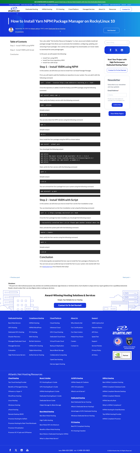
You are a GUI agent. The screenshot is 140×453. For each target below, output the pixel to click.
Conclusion (14, 54)
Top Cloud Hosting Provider (17, 382)
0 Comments (19, 32)
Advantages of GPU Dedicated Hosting (84, 411)
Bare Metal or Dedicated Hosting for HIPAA (54, 434)
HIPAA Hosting (34, 323)
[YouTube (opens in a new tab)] (27, 450)
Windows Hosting (14, 405)
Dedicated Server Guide (47, 400)
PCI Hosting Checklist (78, 431)
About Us (74, 318)
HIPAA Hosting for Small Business (114, 409)
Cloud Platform (55, 318)
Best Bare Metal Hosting (48, 416)
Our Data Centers (77, 332)
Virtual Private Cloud (57, 341)
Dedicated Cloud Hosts (57, 336)
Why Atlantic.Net (76, 323)
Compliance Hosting (36, 318)
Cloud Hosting (55, 323)
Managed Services (14, 346)
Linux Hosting (12, 400)
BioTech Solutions (35, 341)
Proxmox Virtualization (16, 428)
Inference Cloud (55, 327)
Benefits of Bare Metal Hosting (50, 429)
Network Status (97, 327)
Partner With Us (115, 4)
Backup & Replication (57, 346)
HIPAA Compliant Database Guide (114, 387)
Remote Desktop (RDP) (16, 414)
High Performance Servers (16, 355)
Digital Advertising (35, 350)
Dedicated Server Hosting (57, 28)
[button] (31, 9)
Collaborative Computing (58, 355)
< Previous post (15, 277)
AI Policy (95, 355)
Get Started (111, 30)
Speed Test (95, 336)
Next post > (126, 277)
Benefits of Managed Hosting (17, 387)
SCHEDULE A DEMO (52, 4)
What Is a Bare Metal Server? (49, 438)
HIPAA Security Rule (109, 400)
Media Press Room (77, 336)
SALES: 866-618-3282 (26, 4)
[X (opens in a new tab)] (16, 450)
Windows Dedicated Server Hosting (82, 416)
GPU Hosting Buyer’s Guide (49, 387)
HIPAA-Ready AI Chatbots (80, 382)
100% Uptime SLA (98, 323)
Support (95, 318)
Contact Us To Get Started (117, 70)
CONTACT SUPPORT (14, 4)
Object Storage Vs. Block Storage (50, 405)
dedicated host (47, 266)
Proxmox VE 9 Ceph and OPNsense (20, 432)
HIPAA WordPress (35, 327)
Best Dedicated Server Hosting (81, 402)
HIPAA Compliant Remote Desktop (114, 391)
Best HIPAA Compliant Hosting (113, 382)
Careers (73, 341)
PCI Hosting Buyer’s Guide (48, 382)
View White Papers (117, 113)
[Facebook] (110, 50)
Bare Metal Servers (14, 323)
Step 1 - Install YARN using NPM (22, 45)
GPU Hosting (12, 327)
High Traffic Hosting (46, 420)
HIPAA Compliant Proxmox (112, 419)
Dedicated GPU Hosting (16, 332)
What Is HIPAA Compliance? (112, 405)
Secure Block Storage (57, 350)
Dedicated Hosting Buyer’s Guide (50, 396)
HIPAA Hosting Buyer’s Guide (49, 391)
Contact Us (126, 9)
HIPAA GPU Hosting (36, 346)
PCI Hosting (33, 332)
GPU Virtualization (77, 387)
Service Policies (97, 346)
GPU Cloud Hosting (56, 332)
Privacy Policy (96, 350)
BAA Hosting (33, 336)
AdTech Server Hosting (36, 355)
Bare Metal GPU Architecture (49, 425)
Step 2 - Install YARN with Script (22, 50)
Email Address (113, 90)
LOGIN (129, 4)
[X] (116, 50)
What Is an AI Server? (78, 391)
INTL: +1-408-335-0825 (40, 4)
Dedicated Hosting (15, 318)
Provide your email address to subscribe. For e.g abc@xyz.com (116, 99)
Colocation (12, 350)
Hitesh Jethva (35, 28)
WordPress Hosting (14, 396)
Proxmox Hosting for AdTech (17, 419)
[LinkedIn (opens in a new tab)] (22, 450)
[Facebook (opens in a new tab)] (10, 450)
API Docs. (95, 332)
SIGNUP (124, 4)
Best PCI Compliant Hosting (80, 426)
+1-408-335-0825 (83, 450)
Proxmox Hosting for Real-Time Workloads (22, 423)
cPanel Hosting (13, 409)
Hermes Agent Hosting (57, 364)
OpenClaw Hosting (56, 359)
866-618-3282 (67, 450)
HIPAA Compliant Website (111, 396)
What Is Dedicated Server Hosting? (82, 406)
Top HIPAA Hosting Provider (112, 414)
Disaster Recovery (14, 336)
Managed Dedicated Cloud (17, 341)
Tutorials (106, 4)
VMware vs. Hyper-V (15, 391)
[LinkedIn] (122, 50)
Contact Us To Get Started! (70, 305)
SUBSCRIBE (117, 105)
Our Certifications (77, 327)
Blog (99, 4)
